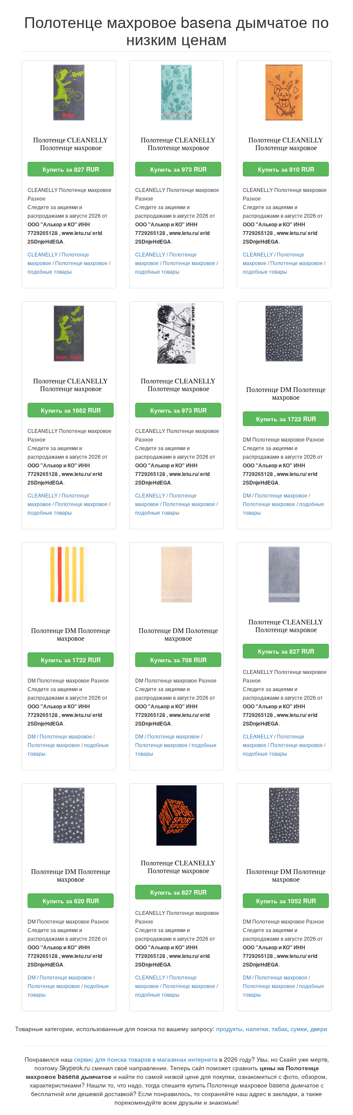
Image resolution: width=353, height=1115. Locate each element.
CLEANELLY (43, 254)
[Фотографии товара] (69, 92)
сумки (299, 1028)
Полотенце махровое (81, 262)
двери (318, 1028)
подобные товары (50, 271)
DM (247, 495)
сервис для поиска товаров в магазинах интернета (145, 1059)
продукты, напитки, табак (251, 1028)
